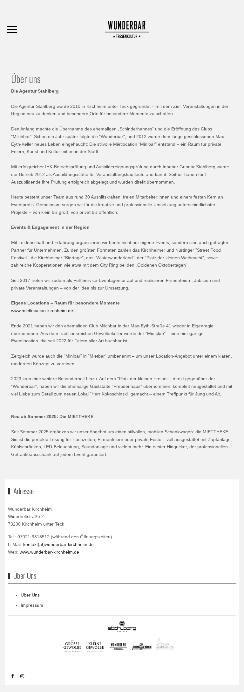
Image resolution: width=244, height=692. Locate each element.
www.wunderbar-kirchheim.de (49, 552)
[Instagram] (22, 676)
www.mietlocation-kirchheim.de (42, 310)
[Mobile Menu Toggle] (12, 29)
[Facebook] (12, 676)
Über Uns (30, 595)
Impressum (32, 605)
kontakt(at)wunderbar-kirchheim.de (58, 544)
